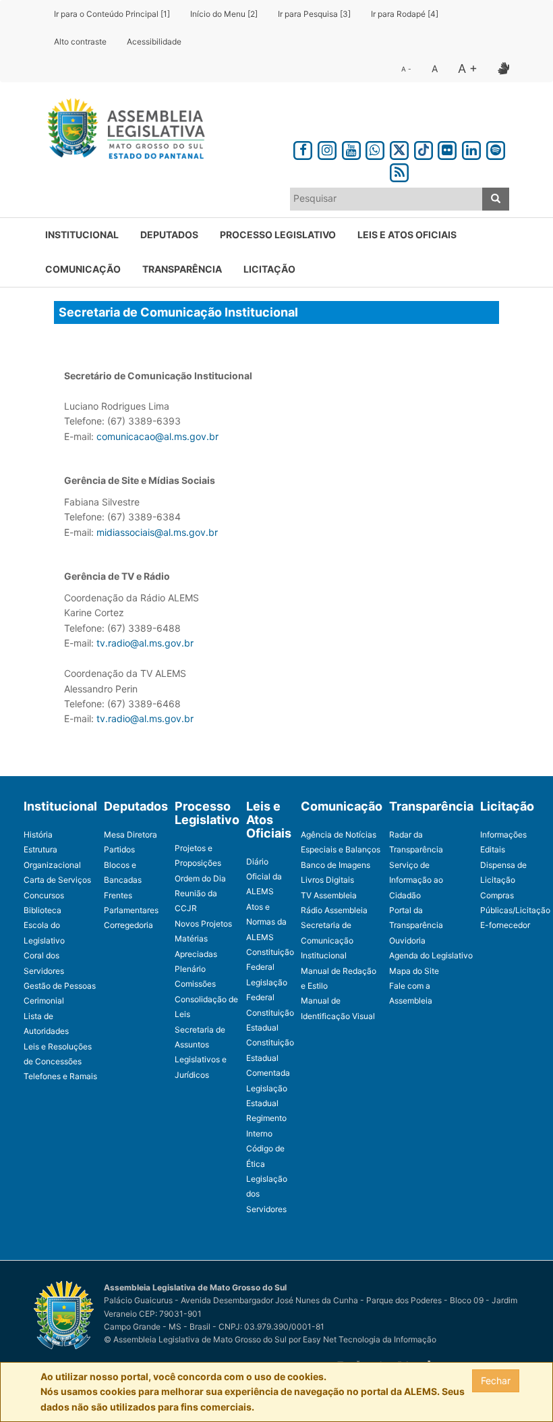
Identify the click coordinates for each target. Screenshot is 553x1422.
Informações (503, 834)
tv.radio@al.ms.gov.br (145, 643)
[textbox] (386, 198)
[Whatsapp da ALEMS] (375, 148)
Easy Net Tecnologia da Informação (369, 1339)
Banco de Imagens (335, 865)
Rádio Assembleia (334, 910)
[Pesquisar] (495, 199)
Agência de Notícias (338, 834)
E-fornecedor (505, 925)
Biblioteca (42, 910)
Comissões (195, 984)
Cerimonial (44, 1000)
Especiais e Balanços (340, 849)
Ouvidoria (407, 940)
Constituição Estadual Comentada (270, 1057)
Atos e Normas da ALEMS (266, 922)
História (38, 834)
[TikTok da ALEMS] (423, 148)
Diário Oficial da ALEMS (264, 876)
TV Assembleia (329, 895)
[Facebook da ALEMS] (303, 148)
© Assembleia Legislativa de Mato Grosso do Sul (195, 1339)
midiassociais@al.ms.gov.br (157, 532)
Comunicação (83, 269)
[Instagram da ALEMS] (327, 148)
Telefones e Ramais (60, 1076)
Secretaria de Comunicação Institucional (327, 940)
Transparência (182, 269)
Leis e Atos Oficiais (407, 234)
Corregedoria (128, 925)
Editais (492, 849)
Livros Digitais (327, 880)
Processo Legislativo (278, 234)
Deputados (169, 234)
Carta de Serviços (57, 880)
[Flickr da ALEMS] (448, 148)
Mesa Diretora (130, 834)
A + (467, 68)
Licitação (269, 269)
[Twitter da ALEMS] (399, 148)
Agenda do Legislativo (431, 955)
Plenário (190, 969)
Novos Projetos (203, 924)
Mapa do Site (414, 971)
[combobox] (386, 199)
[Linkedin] (471, 148)
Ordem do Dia (200, 878)
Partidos (119, 849)
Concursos (44, 895)
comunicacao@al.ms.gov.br (157, 436)
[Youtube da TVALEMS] (351, 148)
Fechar (496, 1380)
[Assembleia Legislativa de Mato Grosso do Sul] (122, 131)
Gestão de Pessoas (60, 986)
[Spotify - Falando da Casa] (495, 148)
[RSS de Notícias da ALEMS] (399, 170)
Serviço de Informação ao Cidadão (416, 880)
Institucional (82, 234)
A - (406, 69)
